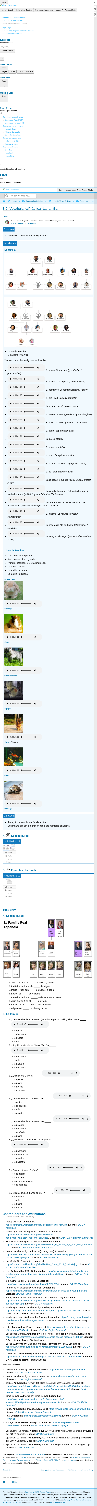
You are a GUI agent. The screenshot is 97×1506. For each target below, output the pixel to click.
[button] (9, 153)
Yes (7, 1482)
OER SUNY (31, 224)
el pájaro (7, 709)
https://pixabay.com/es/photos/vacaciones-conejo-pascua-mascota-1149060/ (44, 1337)
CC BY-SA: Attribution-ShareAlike (76, 1238)
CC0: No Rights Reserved (28, 1294)
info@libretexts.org (57, 1502)
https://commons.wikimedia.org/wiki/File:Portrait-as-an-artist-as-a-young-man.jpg (46, 1290)
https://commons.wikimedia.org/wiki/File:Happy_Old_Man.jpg (36, 1225)
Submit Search (7, 51)
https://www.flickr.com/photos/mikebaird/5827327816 (32, 1284)
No (16, 1482)
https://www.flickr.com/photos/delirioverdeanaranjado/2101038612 (39, 1347)
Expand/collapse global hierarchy (5, 201)
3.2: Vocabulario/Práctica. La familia (30, 1454)
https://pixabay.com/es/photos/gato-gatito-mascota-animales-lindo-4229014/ (44, 1356)
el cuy (6, 642)
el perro (7, 742)
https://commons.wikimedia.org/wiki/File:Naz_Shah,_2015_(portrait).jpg (41, 1264)
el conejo (8, 609)
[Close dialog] (1, 178)
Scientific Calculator (13, 135)
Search (6, 196)
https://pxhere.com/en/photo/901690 (68, 1369)
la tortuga (8, 809)
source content (69, 1460)
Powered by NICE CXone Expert (38, 1492)
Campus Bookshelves (35, 201)
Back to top (7, 1470)
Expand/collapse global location (93, 200)
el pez (6, 775)
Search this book (6, 43)
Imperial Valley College (61, 201)
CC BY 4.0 (21, 1457)
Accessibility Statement (12, 1502)
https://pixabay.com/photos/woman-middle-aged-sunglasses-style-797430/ (43, 1310)
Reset (4, 68)
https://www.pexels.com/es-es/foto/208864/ (70, 1409)
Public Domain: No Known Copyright (33, 1412)
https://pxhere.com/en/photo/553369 (68, 1376)
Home (14, 201)
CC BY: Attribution (49, 1257)
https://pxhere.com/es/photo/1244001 (42, 1416)
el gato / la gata (10, 675)
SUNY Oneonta (17, 224)
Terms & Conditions (84, 1500)
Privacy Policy (69, 1500)
